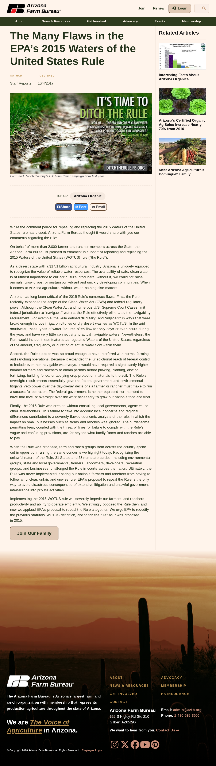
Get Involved (96, 21)
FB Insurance (175, 694)
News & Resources (56, 21)
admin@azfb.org (187, 710)
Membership (191, 21)
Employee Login (92, 750)
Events (160, 21)
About (19, 21)
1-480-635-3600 (186, 716)
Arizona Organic (88, 196)
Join (142, 8)
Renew (158, 8)
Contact (118, 702)
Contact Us (166, 730)
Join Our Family (34, 533)
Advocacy (130, 21)
